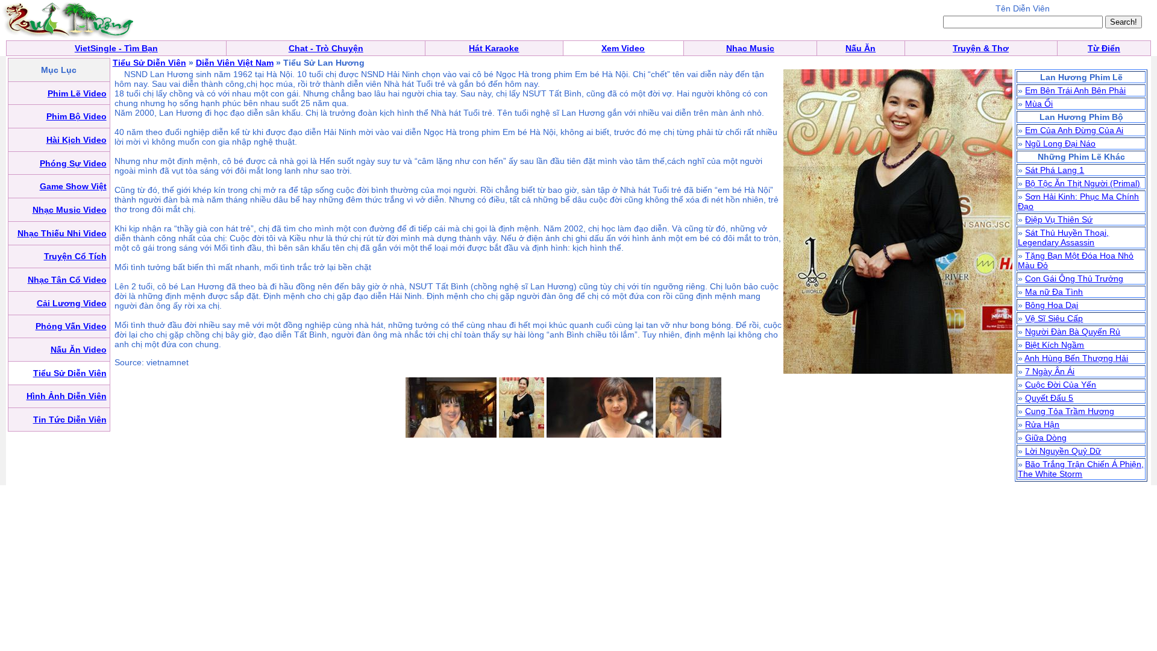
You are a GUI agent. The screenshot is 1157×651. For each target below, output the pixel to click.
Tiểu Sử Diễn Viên (149, 63)
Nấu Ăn (860, 48)
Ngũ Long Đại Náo (1060, 143)
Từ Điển (1104, 48)
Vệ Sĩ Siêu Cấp (1054, 318)
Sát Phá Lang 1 (1054, 170)
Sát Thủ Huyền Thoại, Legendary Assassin (1063, 237)
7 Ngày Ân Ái (1049, 371)
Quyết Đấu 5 (1049, 398)
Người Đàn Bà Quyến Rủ (1072, 331)
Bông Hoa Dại (1051, 305)
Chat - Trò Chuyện (326, 48)
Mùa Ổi (1039, 103)
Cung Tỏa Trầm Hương (1069, 411)
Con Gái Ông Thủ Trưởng (1074, 278)
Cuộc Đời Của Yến (1060, 384)
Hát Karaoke (494, 48)
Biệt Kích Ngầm (1054, 345)
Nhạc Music (750, 48)
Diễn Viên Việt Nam (235, 63)
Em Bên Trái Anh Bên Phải (1075, 90)
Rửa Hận (1042, 424)
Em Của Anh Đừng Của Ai (1074, 130)
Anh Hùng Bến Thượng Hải (1076, 358)
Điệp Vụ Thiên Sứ (1059, 219)
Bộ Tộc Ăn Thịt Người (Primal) (1082, 183)
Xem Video (623, 48)
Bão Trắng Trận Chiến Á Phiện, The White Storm (1081, 469)
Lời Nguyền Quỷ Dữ (1063, 451)
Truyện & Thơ (981, 48)
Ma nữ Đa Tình (1054, 292)
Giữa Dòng (1046, 437)
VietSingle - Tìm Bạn (116, 48)
